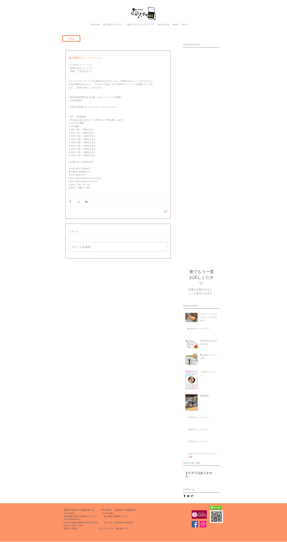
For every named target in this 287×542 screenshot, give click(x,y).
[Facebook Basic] (184, 496)
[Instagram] (203, 524)
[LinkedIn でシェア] (86, 201)
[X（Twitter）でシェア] (78, 201)
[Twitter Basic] (188, 496)
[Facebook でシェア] (70, 201)
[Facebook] (195, 524)
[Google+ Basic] (192, 496)
